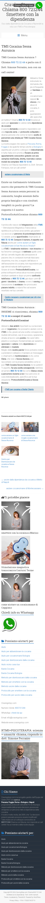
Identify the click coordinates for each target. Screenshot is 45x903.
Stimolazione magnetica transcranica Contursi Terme (17, 569)
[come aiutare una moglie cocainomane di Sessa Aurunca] (30, 427)
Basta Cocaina (7, 669)
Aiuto (3, 647)
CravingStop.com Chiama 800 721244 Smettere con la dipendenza (22, 11)
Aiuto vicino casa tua (10, 664)
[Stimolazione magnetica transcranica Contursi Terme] (15, 537)
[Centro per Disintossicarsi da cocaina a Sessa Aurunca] (10, 451)
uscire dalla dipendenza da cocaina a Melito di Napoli (21, 481)
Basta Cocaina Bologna (11, 673)
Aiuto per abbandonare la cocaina (16, 651)
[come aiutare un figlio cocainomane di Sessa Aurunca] (10, 427)
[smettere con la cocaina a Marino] (15, 502)
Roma (38, 144)
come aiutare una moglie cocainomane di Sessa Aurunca (29, 437)
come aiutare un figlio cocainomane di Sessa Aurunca (9, 437)
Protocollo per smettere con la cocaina (18, 690)
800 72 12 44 (18, 62)
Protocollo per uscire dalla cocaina (16, 695)
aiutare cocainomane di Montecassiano (25, 488)
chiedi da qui (16, 713)
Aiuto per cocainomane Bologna (15, 656)
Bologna (37, 147)
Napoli (31, 802)
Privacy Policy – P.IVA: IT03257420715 (22, 900)
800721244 (20, 708)
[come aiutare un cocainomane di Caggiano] (15, 574)
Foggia (4, 147)
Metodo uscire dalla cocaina (13, 686)
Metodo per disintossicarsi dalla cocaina (19, 677)
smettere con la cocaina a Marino (19, 532)
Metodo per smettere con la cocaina (17, 682)
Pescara (31, 144)
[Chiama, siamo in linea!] (39, 5)
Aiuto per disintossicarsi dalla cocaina (17, 660)
